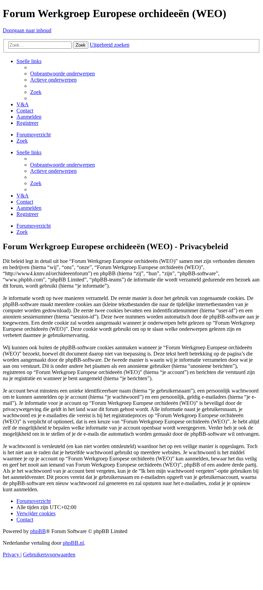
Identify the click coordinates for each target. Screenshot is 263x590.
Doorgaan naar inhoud (27, 30)
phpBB (38, 531)
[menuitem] (62, 73)
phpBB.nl (73, 543)
